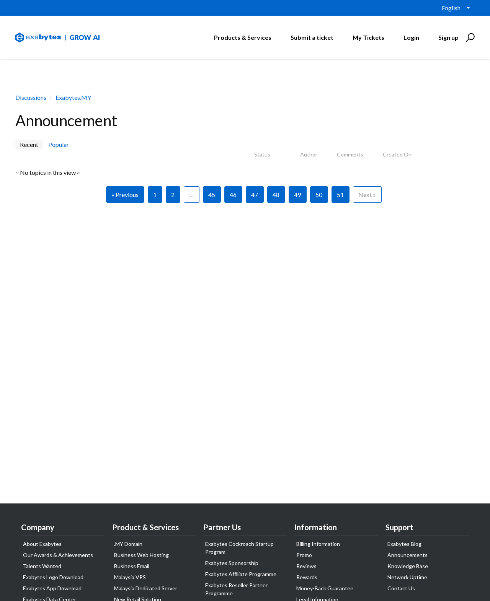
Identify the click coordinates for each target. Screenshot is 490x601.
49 (297, 194)
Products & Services (242, 37)
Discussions (30, 97)
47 (254, 194)
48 (276, 194)
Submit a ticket (312, 37)
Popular (58, 144)
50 (318, 194)
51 (340, 194)
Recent (29, 144)
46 (233, 194)
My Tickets (368, 37)
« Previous (125, 194)
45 (211, 194)
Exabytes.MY (73, 97)
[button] (469, 37)
